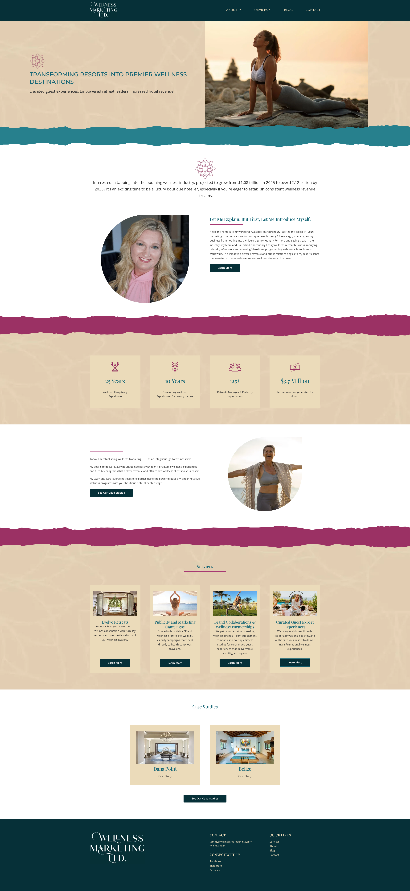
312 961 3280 (217, 846)
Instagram (216, 865)
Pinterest (215, 870)
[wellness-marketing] (103, 3)
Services (274, 841)
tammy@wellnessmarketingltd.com (231, 841)
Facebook (215, 861)
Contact (274, 855)
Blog (272, 850)
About (273, 846)
